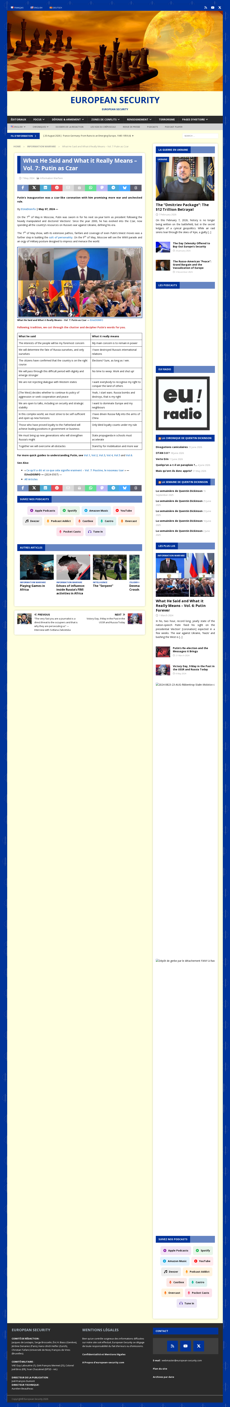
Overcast (131, 521)
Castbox (87, 521)
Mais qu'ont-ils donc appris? (174, 471)
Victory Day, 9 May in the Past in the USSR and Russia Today (194, 667)
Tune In (98, 531)
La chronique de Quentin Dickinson (186, 438)
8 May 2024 (181, 673)
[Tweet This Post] (34, 188)
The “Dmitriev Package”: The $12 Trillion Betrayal (182, 207)
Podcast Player (173, 126)
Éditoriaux (18, 119)
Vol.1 (87, 455)
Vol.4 (110, 455)
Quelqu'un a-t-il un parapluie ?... (176, 465)
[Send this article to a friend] (68, 188)
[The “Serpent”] (110, 567)
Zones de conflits (104, 119)
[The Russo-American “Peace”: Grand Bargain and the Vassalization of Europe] (163, 265)
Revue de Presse (131, 126)
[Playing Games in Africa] (37, 567)
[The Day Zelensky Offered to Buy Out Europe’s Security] (163, 247)
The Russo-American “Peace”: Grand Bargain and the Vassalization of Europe (192, 265)
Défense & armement (66, 119)
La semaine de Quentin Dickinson (185, 482)
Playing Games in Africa (32, 588)
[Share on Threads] (136, 188)
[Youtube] (213, 7)
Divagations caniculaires (172, 447)
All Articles (31, 479)
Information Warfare (51, 178)
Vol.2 (94, 455)
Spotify (72, 510)
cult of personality (61, 237)
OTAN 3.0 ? (163, 453)
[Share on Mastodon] (102, 188)
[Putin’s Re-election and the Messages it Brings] (163, 652)
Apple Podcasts (45, 510)
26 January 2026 (183, 250)
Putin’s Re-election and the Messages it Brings (190, 649)
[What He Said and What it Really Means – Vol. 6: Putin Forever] (185, 575)
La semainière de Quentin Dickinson (179, 491)
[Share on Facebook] (23, 188)
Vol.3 (102, 455)
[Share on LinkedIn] (45, 188)
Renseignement (137, 119)
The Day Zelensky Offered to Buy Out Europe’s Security (191, 245)
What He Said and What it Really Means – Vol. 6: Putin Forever (181, 605)
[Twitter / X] (220, 7)
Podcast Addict (61, 521)
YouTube (126, 510)
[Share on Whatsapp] (90, 188)
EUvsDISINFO (96, 320)
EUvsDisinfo (28, 209)
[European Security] (115, 89)
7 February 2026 (167, 214)
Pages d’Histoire (193, 119)
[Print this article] (79, 188)
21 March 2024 (182, 655)
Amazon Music (98, 510)
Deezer (34, 521)
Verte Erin (162, 459)
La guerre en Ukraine (173, 149)
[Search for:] (200, 135)
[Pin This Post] (57, 188)
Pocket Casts (72, 531)
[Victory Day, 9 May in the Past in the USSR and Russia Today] (163, 670)
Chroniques (39, 126)
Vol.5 (117, 455)
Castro (109, 521)
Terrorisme (167, 119)
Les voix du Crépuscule (103, 126)
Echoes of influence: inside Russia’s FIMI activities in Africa (70, 589)
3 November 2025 (184, 272)
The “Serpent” (103, 586)
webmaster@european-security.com (182, 1360)
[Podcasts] (206, 7)
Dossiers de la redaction (69, 126)
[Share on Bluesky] (124, 188)
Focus (37, 119)
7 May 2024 (28, 178)
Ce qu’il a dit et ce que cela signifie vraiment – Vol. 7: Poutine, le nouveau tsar (75, 470)
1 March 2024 (166, 615)
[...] (209, 232)
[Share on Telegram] (113, 188)
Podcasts (152, 126)
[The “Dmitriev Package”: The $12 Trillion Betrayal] (185, 179)
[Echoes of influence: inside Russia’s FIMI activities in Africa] (73, 567)
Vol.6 (129, 455)
